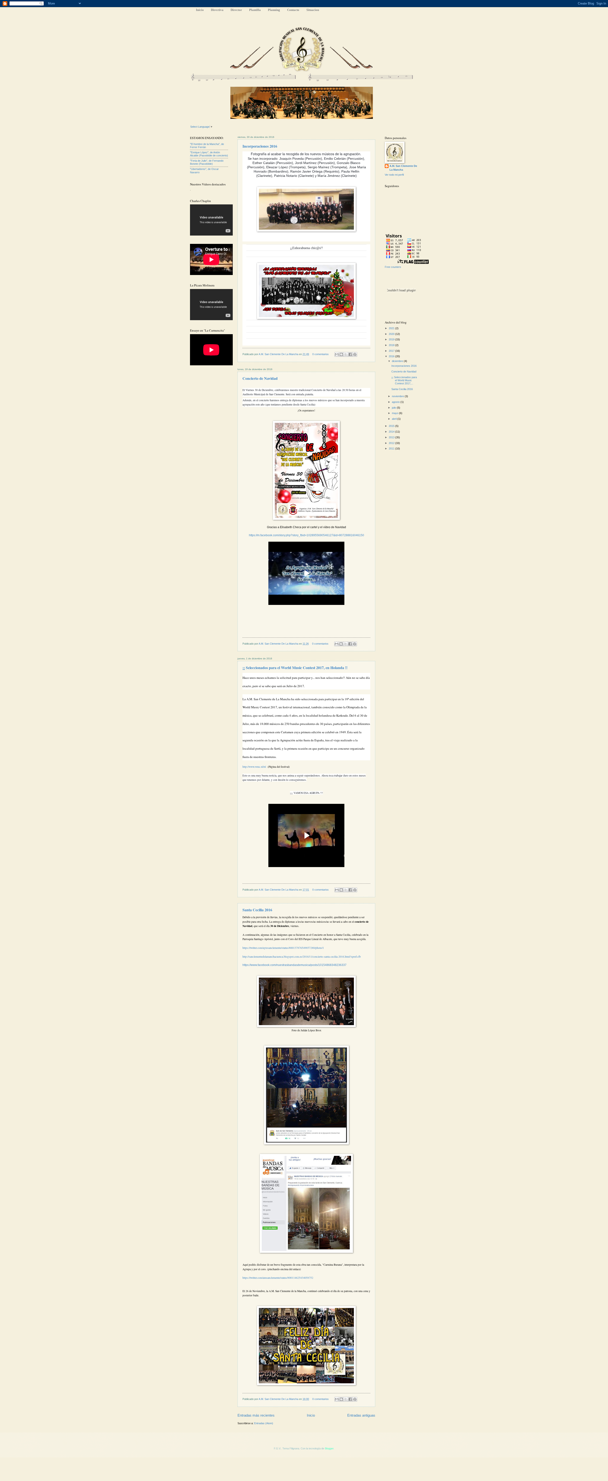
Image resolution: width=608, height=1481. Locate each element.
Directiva (217, 10)
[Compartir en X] (345, 354)
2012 (392, 443)
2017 (392, 350)
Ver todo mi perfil (394, 174)
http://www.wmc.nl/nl (254, 766)
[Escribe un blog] (341, 354)
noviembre (398, 396)
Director (236, 10)
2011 (392, 448)
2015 (392, 426)
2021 (392, 328)
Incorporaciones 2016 (259, 146)
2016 (392, 356)
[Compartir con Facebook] (350, 354)
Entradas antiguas (361, 1415)
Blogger (329, 1448)
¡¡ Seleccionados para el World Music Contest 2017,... (404, 380)
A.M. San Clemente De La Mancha (279, 354)
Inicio (200, 10)
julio (394, 407)
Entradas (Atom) (263, 1423)
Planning (274, 10)
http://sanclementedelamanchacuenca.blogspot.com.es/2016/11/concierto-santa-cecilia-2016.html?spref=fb (301, 956)
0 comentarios (320, 354)
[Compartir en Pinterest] (354, 354)
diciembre (398, 361)
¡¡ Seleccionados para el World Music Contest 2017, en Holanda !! (294, 667)
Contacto (293, 10)
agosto (396, 401)
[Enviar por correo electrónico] (336, 354)
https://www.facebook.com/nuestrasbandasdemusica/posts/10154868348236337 (294, 965)
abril (394, 418)
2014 (392, 431)
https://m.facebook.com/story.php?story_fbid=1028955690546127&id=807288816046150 (306, 535)
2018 (392, 345)
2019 (392, 339)
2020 (392, 334)
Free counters (393, 266)
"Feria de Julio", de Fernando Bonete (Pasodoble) (206, 162)
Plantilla (255, 10)
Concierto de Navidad (260, 378)
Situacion (312, 10)
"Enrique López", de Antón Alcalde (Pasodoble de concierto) (209, 154)
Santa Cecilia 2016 (257, 909)
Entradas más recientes (256, 1415)
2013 (392, 437)
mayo (395, 413)
